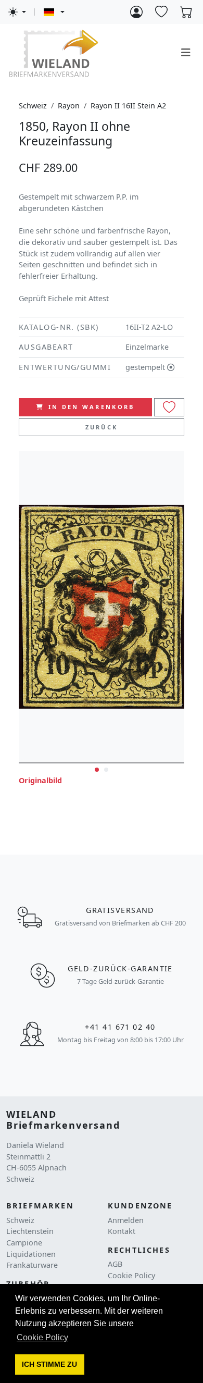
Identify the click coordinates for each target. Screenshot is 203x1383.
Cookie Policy (131, 1275)
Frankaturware (32, 1265)
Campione (24, 1243)
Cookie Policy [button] (42, 1337)
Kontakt (121, 1231)
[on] (169, 407)
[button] (49, 1364)
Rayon (69, 105)
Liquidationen (31, 1254)
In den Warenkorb (91, 407)
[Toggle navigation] (186, 52)
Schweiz (33, 105)
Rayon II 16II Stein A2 (128, 105)
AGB (115, 1264)
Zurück (101, 427)
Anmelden (126, 1220)
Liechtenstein (30, 1231)
